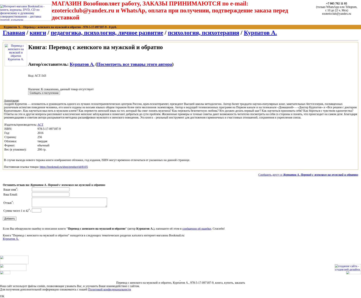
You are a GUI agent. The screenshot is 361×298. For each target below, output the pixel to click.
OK (2, 296)
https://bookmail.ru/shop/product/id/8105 (64, 166)
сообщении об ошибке (196, 228)
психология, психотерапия (203, 32)
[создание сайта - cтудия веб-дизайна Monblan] (348, 269)
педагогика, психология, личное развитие (107, 32)
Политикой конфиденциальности (109, 289)
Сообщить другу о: (308, 174)
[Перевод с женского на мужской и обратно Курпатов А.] (16, 65)
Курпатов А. (260, 32)
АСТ (40, 124)
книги (38, 32)
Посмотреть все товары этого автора (134, 64)
